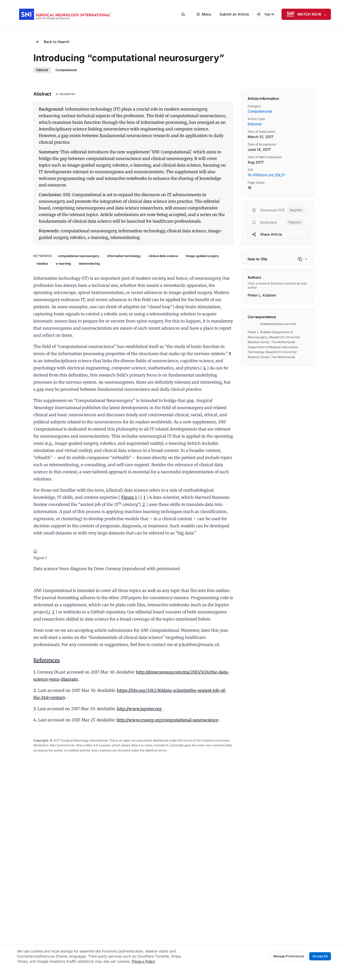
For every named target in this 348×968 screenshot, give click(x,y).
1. (34, 672)
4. (35, 719)
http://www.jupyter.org (139, 708)
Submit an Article (234, 14)
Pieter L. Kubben (262, 295)
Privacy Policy (143, 961)
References (46, 660)
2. (35, 690)
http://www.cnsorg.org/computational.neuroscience (167, 719)
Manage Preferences (288, 956)
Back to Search (56, 41)
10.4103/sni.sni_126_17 (266, 175)
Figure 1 (129, 497)
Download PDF (281, 210)
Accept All (320, 956)
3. (34, 708)
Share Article (271, 234)
